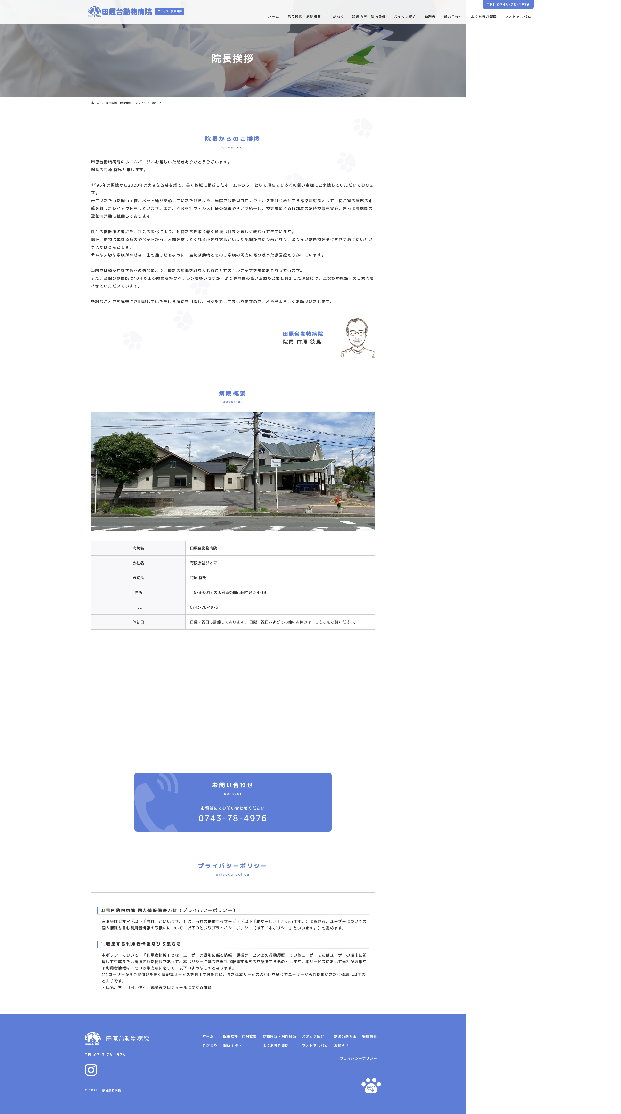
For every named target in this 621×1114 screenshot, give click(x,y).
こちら (321, 622)
